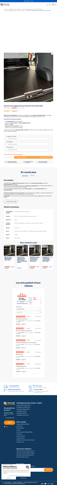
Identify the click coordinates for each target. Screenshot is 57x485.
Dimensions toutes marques (23, 457)
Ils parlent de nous (21, 438)
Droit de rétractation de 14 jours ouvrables (43, 162)
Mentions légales (7, 482)
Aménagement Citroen (21, 411)
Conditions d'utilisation (17, 482)
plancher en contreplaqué (31, 185)
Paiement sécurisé (21, 436)
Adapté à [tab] (32, 175)
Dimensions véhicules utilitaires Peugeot (25, 453)
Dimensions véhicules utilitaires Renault (25, 451)
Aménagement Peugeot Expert (23, 407)
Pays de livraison (20, 428)
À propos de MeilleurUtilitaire (23, 424)
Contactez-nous (20, 442)
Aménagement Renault (22, 413)
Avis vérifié (38, 316)
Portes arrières (10, 147)
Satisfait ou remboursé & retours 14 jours (26, 440)
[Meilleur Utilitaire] (4, 426)
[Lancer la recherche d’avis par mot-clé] (40, 312)
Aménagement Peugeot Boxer (23, 409)
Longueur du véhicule (11, 136)
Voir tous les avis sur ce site (22, 303)
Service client (20, 426)
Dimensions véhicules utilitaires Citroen (25, 455)
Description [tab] (25, 175)
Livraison (19, 430)
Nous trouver (19, 434)
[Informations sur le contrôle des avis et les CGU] (28, 301)
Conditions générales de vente (30, 482)
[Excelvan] (7, 426)
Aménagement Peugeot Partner (24, 405)
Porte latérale (10, 141)
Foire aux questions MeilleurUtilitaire (24, 432)
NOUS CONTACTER (9, 422)
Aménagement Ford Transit (23, 415)
